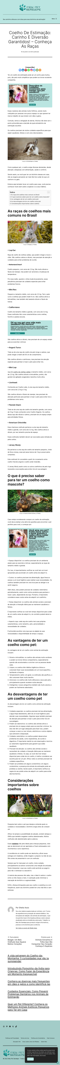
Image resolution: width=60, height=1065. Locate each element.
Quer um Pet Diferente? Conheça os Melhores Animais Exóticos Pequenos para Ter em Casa (28, 1007)
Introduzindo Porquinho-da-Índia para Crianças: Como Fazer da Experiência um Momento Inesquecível (29, 971)
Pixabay (36, 161)
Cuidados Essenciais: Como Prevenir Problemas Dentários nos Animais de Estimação (28, 994)
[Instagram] (31, 70)
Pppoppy (30, 244)
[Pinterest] (25, 70)
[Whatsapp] (28, 70)
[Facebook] (20, 70)
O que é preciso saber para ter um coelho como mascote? (30, 197)
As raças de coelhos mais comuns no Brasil (25, 195)
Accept (30, 1059)
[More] (40, 70)
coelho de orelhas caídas (21, 372)
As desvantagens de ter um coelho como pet (26, 201)
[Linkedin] (23, 70)
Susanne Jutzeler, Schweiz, (29, 513)
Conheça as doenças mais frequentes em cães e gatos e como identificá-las (29, 982)
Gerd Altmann (30, 818)
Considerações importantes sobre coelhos (25, 203)
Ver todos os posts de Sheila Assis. (26, 928)
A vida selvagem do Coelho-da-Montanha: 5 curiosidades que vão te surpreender (28, 958)
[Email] (37, 70)
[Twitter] (34, 70)
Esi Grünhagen (30, 161)
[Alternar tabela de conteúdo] (47, 192)
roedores (15, 844)
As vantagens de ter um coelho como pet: (25, 199)
